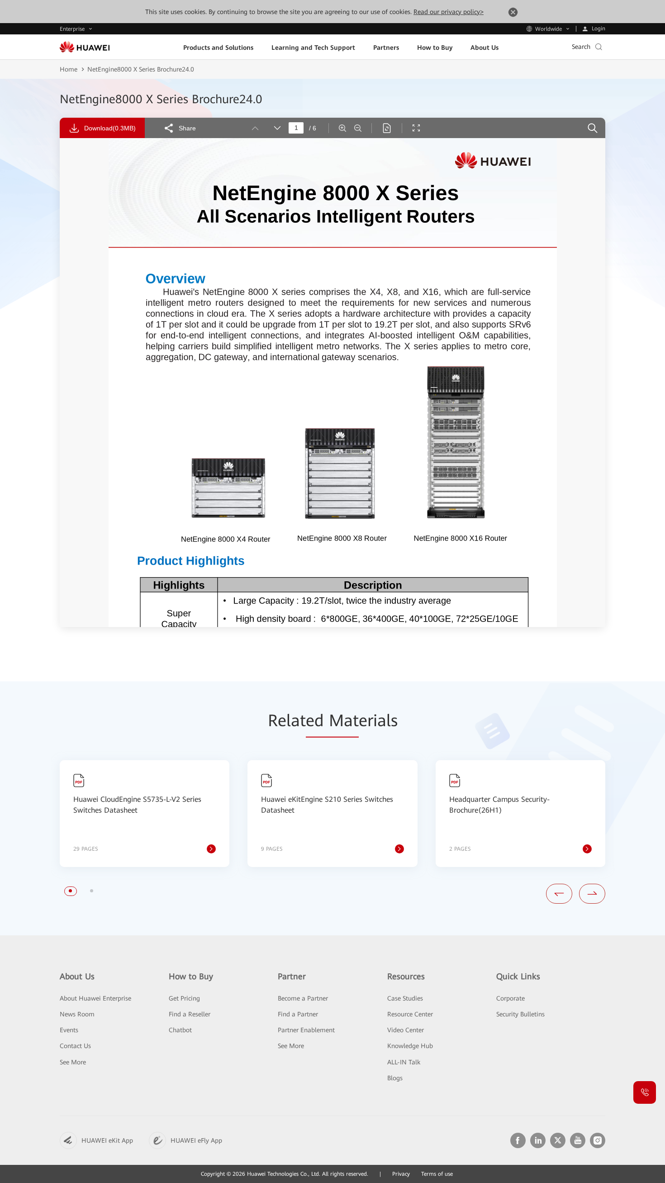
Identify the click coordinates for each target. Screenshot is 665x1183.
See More (73, 1062)
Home (68, 69)
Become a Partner (303, 998)
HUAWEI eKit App (107, 1140)
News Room (77, 1014)
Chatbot (180, 1030)
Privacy (401, 1174)
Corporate (510, 998)
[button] (70, 890)
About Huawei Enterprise (95, 998)
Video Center (405, 1030)
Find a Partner (298, 1014)
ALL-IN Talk (403, 1062)
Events (69, 1030)
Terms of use (437, 1174)
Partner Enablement (306, 1030)
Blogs (395, 1078)
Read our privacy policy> (448, 11)
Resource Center (410, 1014)
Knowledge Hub (410, 1045)
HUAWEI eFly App (196, 1140)
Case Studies (405, 998)
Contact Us (75, 1045)
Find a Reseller (189, 1014)
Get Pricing (184, 998)
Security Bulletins (520, 1014)
